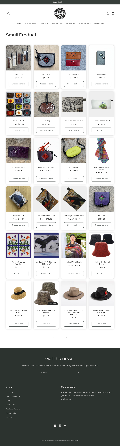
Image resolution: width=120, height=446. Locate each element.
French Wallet (74, 74)
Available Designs (13, 409)
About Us (9, 392)
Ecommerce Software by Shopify (68, 440)
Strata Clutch (18, 74)
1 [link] (53, 337)
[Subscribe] (78, 372)
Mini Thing (46, 74)
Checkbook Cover (18, 167)
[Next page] (66, 337)
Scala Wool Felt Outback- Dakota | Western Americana (73, 312)
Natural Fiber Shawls (74, 262)
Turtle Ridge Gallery (52, 440)
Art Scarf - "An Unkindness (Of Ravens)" (46, 263)
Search (9, 417)
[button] (8, 13)
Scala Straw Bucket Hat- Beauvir (46, 311)
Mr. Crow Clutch (18, 215)
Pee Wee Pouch (18, 121)
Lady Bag (46, 121)
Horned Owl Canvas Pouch (74, 121)
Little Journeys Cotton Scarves (101, 168)
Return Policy (11, 413)
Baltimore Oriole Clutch (46, 215)
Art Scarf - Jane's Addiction (18, 263)
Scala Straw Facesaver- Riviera (18, 311)
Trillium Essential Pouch (101, 121)
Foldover (101, 215)
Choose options (18, 84)
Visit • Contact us (13, 396)
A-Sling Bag (73, 167)
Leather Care (11, 405)
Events (8, 401)
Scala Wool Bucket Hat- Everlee (101, 263)
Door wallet (101, 74)
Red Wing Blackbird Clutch (74, 215)
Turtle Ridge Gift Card (46, 167)
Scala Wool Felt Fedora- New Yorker (101, 311)
